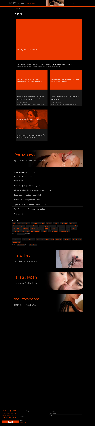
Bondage (19, 66)
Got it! (10, 422)
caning (52, 104)
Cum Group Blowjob (32, 226)
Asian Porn (21, 223)
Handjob (62, 228)
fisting (44, 66)
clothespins (40, 66)
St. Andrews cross (38, 104)
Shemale (44, 231)
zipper (60, 66)
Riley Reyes (33, 104)
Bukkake (56, 223)
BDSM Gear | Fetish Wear (25, 305)
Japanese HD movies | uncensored (29, 160)
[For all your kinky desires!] (47, 303)
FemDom (25, 228)
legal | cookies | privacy (19, 416)
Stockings (55, 231)
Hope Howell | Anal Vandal (28, 119)
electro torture (24, 104)
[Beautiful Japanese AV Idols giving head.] (47, 281)
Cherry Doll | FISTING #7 (27, 49)
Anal (14, 223)
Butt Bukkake (64, 223)
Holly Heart (64, 104)
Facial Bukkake (17, 228)
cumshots (52, 226)
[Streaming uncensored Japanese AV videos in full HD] (47, 158)
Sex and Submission (27, 139)
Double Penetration (71, 226)
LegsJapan (58, 239)
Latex (67, 228)
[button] (73, 3)
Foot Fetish (40, 228)
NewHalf (74, 228)
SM (26, 102)
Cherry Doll (35, 66)
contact (15, 414)
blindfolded (34, 223)
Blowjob (42, 223)
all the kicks (21, 233)
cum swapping (44, 226)
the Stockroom (26, 298)
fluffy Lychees (52, 411)
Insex (42, 239)
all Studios (21, 244)
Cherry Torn (19, 104)
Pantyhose (16, 231)
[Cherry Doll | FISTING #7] (49, 39)
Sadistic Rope (26, 66)
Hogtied (59, 102)
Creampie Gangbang (18, 226)
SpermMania (67, 239)
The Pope (53, 66)
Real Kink (23, 422)
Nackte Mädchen (53, 413)
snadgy (51, 417)
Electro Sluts (19, 102)
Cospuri (25, 239)
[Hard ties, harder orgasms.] (47, 259)
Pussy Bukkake (25, 231)
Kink (38, 239)
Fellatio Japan (50, 239)
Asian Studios (17, 239)
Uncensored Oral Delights (25, 283)
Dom (22, 66)
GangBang (54, 228)
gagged (28, 104)
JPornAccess (24, 154)
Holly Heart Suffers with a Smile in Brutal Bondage (65, 80)
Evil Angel (31, 239)
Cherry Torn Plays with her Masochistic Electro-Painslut (29, 80)
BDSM (27, 223)
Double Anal (61, 226)
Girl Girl (51, 415)
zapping (57, 66)
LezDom (24, 102)
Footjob (47, 228)
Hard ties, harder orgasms (25, 261)
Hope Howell (38, 139)
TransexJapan (16, 242)
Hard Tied (22, 255)
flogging (60, 104)
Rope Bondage (48, 66)
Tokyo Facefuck (77, 239)
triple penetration (64, 231)
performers (33, 244)
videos (30, 66)
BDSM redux (16, 3)
